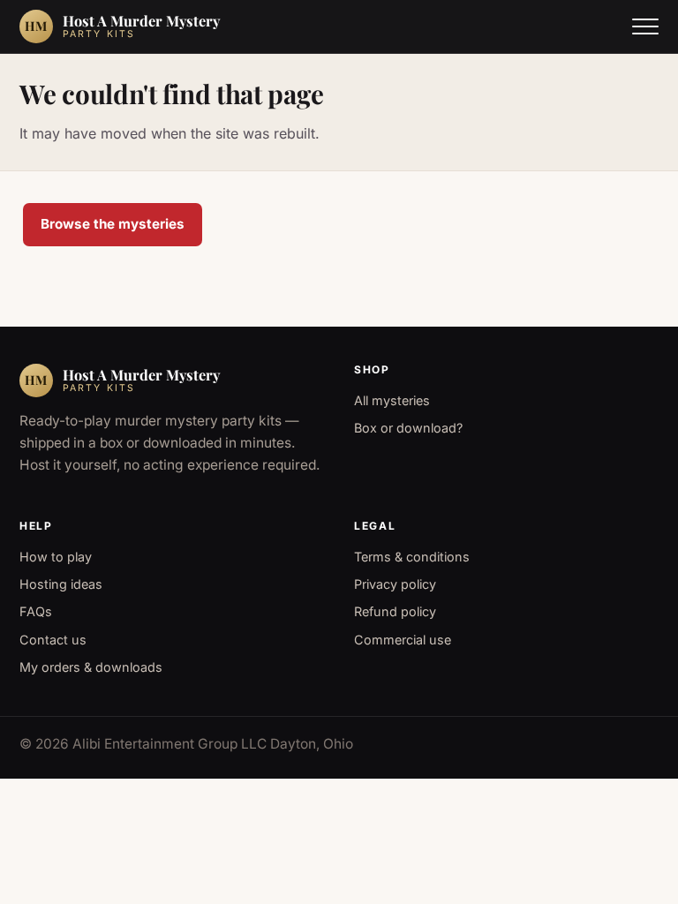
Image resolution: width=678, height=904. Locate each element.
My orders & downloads (90, 666)
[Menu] (645, 26)
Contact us (53, 639)
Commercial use (402, 639)
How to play (55, 556)
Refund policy (395, 611)
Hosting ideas (60, 583)
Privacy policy (395, 583)
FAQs (35, 611)
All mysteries (392, 400)
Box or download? (408, 427)
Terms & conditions (412, 556)
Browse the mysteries (113, 223)
